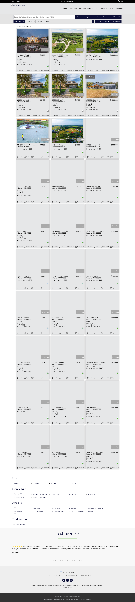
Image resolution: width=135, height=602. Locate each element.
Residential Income (40, 497)
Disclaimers (79, 599)
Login (13, 1)
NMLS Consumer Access (40, 585)
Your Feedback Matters (104, 8)
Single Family (19, 497)
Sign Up (19, 1)
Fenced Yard (55, 508)
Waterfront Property (76, 511)
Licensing (68, 585)
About (65, 8)
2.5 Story (72, 483)
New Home (91, 494)
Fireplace (72, 508)
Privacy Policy (76, 585)
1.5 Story (36, 483)
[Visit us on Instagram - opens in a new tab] (119, 1)
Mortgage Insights (86, 8)
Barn (15, 508)
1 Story (16, 483)
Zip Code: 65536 (42, 21)
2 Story (53, 483)
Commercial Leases (40, 494)
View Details (32, 41)
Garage (90, 511)
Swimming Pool (38, 511)
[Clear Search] (93, 21)
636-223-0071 (69, 1)
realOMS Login (87, 599)
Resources (119, 8)
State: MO (29, 21)
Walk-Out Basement (58, 511)
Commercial (55, 494)
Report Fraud (85, 585)
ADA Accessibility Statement (56, 585)
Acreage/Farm (19, 494)
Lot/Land (72, 494)
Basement (36, 508)
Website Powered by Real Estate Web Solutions (67, 596)
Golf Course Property (95, 508)
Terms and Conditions (96, 585)
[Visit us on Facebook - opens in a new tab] (116, 1)
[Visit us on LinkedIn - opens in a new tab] (122, 1)
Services (73, 8)
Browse (20, 524)
